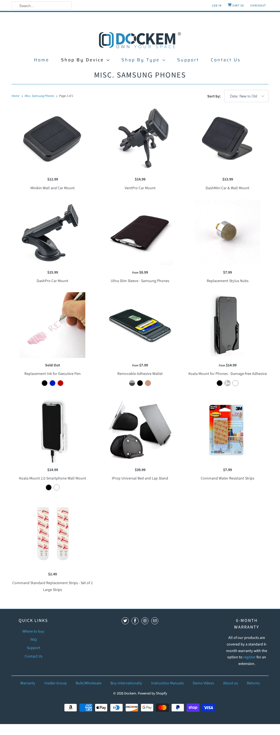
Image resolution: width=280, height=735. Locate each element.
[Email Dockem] (154, 620)
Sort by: (214, 96)
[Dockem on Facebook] (135, 620)
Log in (216, 5)
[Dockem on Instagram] (144, 620)
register (249, 657)
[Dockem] (140, 39)
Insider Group (55, 683)
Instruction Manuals (167, 683)
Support (188, 59)
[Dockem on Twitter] (125, 620)
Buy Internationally (126, 683)
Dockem (130, 693)
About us (230, 683)
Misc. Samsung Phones (140, 75)
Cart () (238, 5)
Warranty (27, 683)
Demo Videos (203, 683)
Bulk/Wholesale (88, 683)
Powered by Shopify (152, 693)
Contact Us (226, 59)
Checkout (258, 5)
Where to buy (33, 631)
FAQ (33, 639)
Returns (253, 683)
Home (41, 59)
